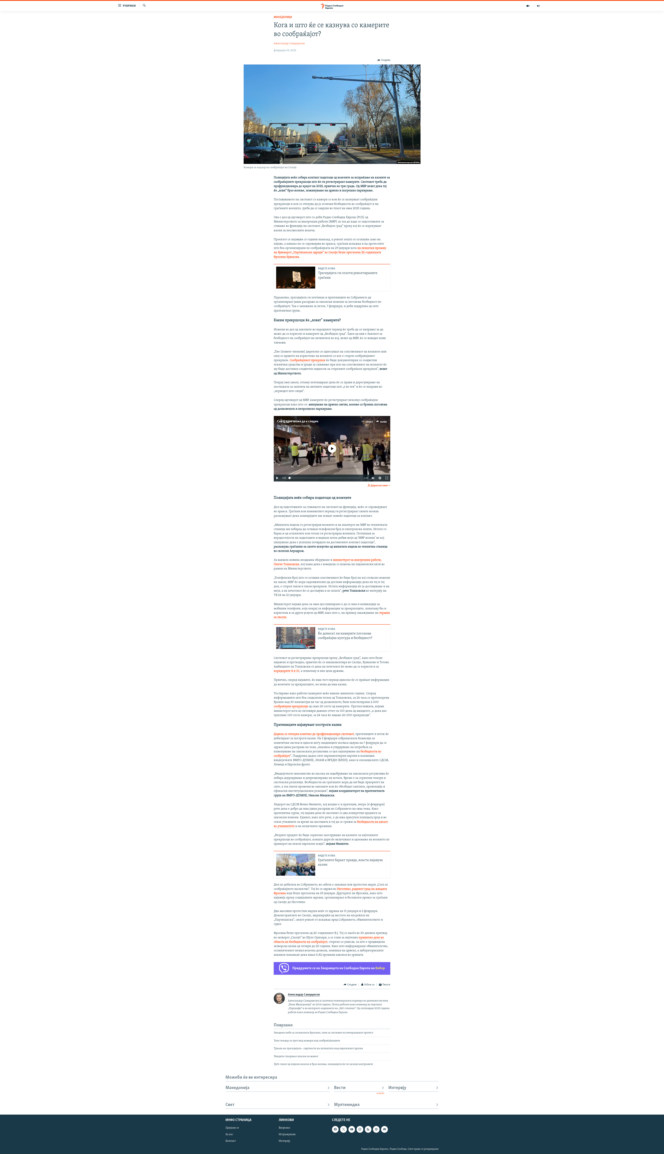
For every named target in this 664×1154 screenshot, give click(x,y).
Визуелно (284, 1128)
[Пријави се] (384, 1129)
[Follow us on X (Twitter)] (343, 1129)
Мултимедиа (347, 1104)
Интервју (397, 1088)
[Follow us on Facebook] (335, 1129)
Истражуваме (287, 1134)
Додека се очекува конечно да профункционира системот (314, 734)
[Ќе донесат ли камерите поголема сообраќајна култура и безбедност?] (295, 638)
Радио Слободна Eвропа (295, 426)
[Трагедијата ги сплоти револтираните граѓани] (295, 278)
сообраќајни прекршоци (291, 706)
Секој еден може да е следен (297, 421)
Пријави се (232, 1128)
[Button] (383, 60)
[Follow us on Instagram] (360, 1129)
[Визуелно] (528, 5)
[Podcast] (376, 1129)
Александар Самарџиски (289, 43)
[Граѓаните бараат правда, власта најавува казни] (295, 865)
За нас (229, 1134)
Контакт (230, 1141)
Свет (229, 1104)
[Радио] (538, 5)
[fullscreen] (386, 478)
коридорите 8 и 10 (286, 671)
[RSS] (368, 1129)
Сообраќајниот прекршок (307, 360)
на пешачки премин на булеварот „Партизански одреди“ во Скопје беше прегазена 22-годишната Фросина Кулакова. (330, 252)
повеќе (380, 1093)
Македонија (283, 17)
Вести (340, 1088)
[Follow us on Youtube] (351, 1129)
